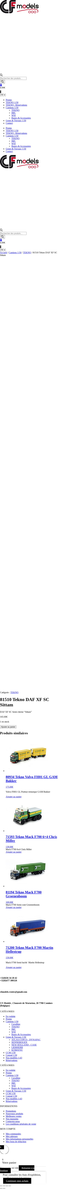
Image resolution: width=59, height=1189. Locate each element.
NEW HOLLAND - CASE (24, 1045)
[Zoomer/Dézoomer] (1, 1185)
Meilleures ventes (13, 1116)
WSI (13, 115)
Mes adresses (12, 1136)
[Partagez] (7, 1185)
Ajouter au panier (8, 727)
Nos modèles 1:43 (14, 1058)
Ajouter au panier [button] (13, 796)
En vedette (10, 1016)
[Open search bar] (1, 75)
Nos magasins (12, 1119)
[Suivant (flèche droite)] (4, 1188)
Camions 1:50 (12, 107)
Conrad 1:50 (11, 1055)
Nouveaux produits (14, 1113)
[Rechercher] (2, 82)
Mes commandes (13, 1134)
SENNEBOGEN (19, 1042)
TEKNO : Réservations (16, 105)
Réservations (11, 1060)
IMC (13, 113)
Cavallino (15, 1024)
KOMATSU (17, 1050)
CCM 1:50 (10, 1052)
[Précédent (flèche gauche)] (1, 1188)
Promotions (11, 1111)
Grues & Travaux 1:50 (16, 120)
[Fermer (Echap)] (10, 1185)
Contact (9, 123)
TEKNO (15, 110)
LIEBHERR (17, 1047)
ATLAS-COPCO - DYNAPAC (26, 1039)
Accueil (3, 252)
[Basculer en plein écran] (4, 1185)
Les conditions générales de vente (21, 1124)
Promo (9, 100)
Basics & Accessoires (21, 118)
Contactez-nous (13, 1121)
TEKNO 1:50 (12, 102)
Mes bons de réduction (16, 1141)
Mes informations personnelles (19, 1139)
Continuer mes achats (17, 1180)
